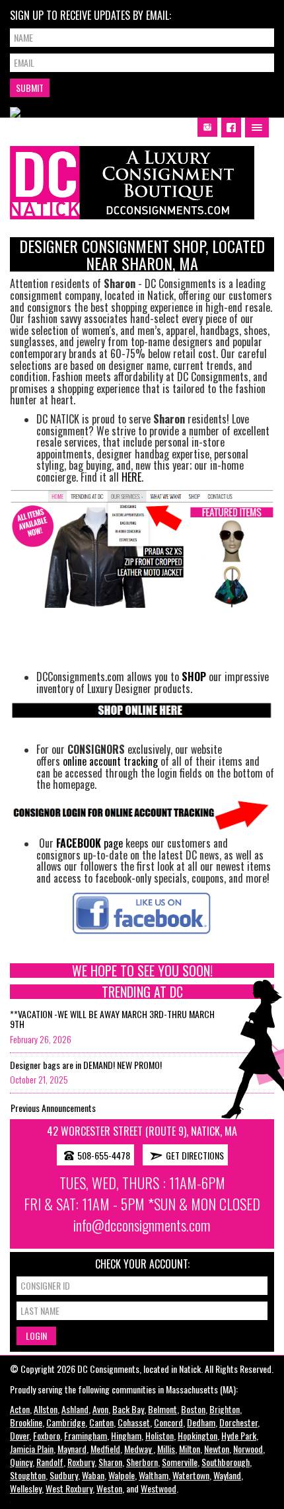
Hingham (126, 1435)
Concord (168, 1422)
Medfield (105, 1448)
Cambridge (65, 1422)
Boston (193, 1409)
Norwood (248, 1448)
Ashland (75, 1409)
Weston (109, 1488)
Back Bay (128, 1409)
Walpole (121, 1475)
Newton (216, 1448)
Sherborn (142, 1462)
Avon (100, 1409)
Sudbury (64, 1475)
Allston (45, 1409)
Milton (189, 1448)
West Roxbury (69, 1488)
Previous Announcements (53, 1108)
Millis (166, 1448)
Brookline (26, 1422)
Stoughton (28, 1475)
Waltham (153, 1475)
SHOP (194, 676)
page (89, 843)
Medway (138, 1448)
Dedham (201, 1422)
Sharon (110, 1462)
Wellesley (26, 1488)
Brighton (224, 1409)
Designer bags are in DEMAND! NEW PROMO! (86, 1065)
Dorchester (238, 1422)
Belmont (162, 1409)
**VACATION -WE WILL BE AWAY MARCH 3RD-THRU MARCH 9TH (112, 1019)
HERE (131, 477)
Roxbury (80, 1462)
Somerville (179, 1462)
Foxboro (46, 1435)
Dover (19, 1435)
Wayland (227, 1475)
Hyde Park (238, 1435)
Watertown (190, 1475)
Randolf (49, 1462)
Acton (20, 1409)
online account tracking (110, 761)
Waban (93, 1475)
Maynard (72, 1448)
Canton (101, 1422)
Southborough (225, 1462)
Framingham (85, 1435)
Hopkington (197, 1435)
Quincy (21, 1462)
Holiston (159, 1435)
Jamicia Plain (31, 1448)
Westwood (158, 1488)
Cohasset (134, 1422)
